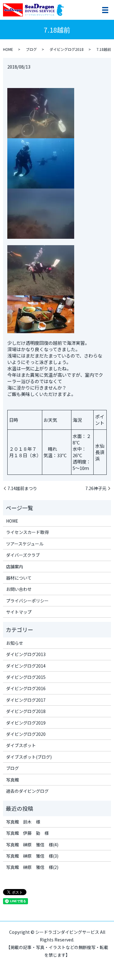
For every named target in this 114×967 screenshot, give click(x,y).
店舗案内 (14, 566)
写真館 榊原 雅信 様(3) (32, 856)
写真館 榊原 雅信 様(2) (32, 867)
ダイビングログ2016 (26, 688)
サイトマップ (19, 612)
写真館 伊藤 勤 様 (27, 833)
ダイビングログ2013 (26, 654)
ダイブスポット (21, 745)
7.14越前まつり (22, 488)
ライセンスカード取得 (27, 532)
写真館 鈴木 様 (23, 822)
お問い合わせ (19, 589)
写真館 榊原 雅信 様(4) (32, 845)
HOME (8, 49)
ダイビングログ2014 (26, 666)
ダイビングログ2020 (26, 734)
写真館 (12, 780)
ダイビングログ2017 (26, 700)
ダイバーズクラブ (23, 555)
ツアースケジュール (24, 544)
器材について (19, 578)
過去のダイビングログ (27, 791)
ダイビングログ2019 (26, 723)
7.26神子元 (95, 488)
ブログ (31, 49)
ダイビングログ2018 (67, 49)
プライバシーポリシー (27, 601)
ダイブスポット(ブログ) (29, 757)
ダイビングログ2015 (26, 677)
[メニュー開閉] (105, 10)
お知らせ (14, 643)
